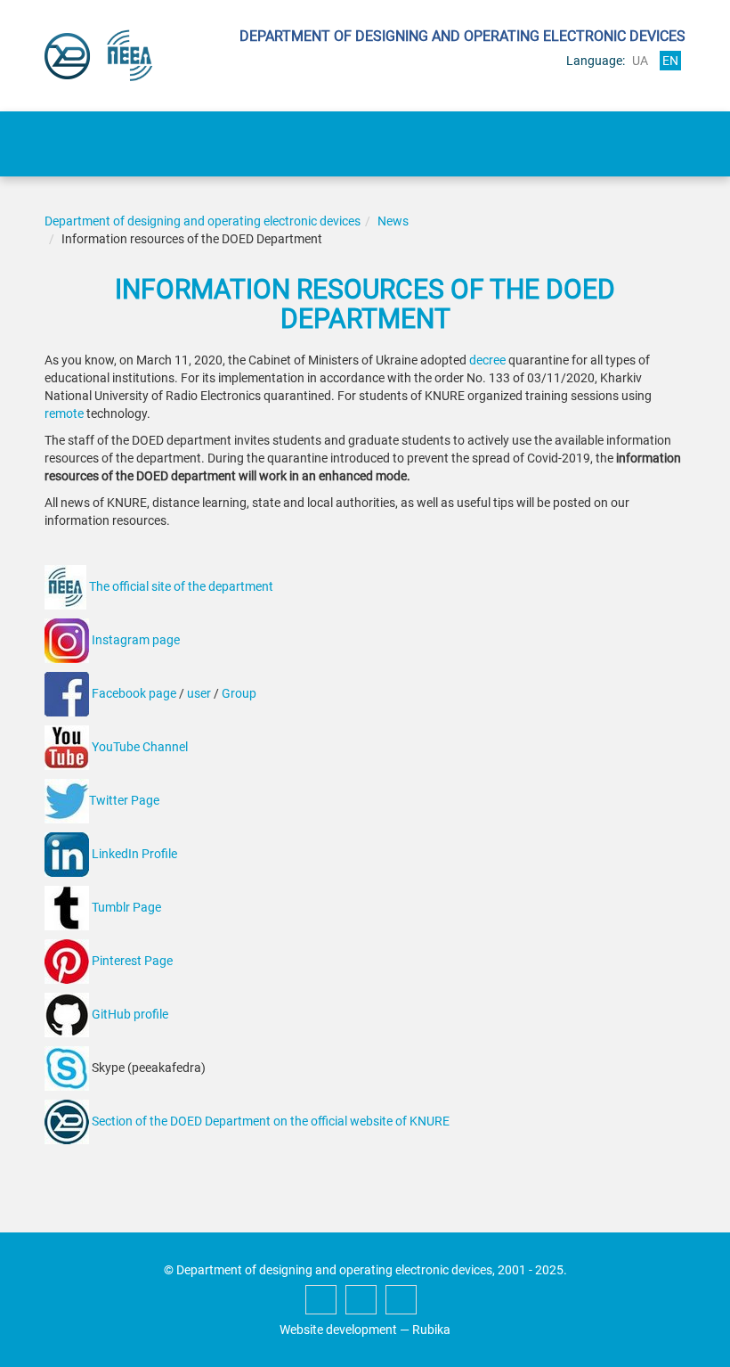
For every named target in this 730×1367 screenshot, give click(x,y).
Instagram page (136, 640)
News (393, 221)
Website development (338, 1329)
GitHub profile (130, 1014)
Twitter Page (124, 800)
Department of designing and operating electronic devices (203, 221)
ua (640, 60)
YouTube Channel (140, 747)
